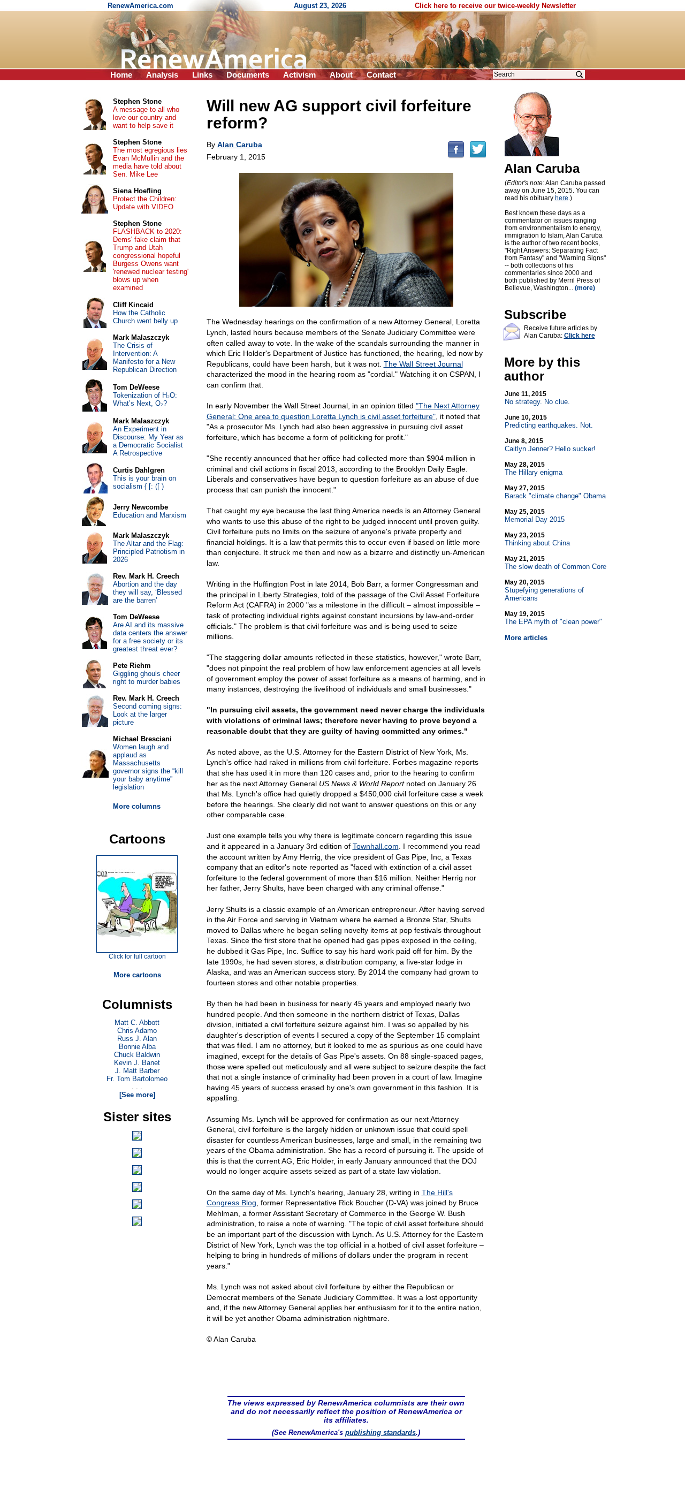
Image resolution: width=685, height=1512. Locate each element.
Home (121, 74)
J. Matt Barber (137, 1071)
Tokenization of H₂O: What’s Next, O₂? (145, 399)
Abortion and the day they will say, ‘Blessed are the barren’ (147, 592)
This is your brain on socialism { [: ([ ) (144, 482)
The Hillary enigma (533, 468)
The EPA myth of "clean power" (553, 618)
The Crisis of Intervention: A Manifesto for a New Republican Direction (145, 357)
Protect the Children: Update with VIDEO (145, 203)
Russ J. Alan (137, 1039)
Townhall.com (376, 846)
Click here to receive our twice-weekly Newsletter (495, 6)
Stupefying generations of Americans (544, 590)
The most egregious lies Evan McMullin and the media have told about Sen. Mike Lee (150, 162)
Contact (381, 74)
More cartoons (137, 975)
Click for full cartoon (137, 956)
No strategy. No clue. (537, 398)
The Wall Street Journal (423, 364)
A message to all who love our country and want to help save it (146, 117)
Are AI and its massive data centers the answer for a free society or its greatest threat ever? (150, 637)
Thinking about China (537, 539)
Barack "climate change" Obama (555, 492)
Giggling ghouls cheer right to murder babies (146, 678)
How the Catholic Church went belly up (145, 317)
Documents (247, 74)
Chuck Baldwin (137, 1055)
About (341, 74)
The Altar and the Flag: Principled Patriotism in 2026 (149, 552)
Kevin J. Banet (137, 1063)
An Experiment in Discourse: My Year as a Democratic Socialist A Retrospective (148, 441)
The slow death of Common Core (555, 563)
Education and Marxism (149, 515)
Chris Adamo (137, 1031)
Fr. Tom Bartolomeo (137, 1079)
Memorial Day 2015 (535, 515)
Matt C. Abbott (137, 1023)
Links (202, 74)
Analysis (162, 74)
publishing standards (380, 1433)
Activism (299, 74)
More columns (137, 806)
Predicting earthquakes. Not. (549, 421)
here (561, 198)
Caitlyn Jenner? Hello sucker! (550, 445)
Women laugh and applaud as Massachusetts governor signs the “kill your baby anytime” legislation (148, 767)
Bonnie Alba (137, 1047)
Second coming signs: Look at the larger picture (147, 714)
